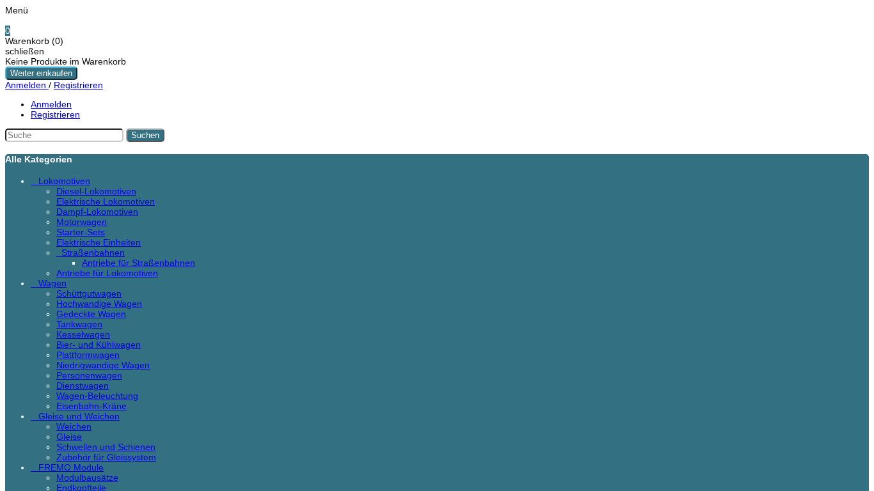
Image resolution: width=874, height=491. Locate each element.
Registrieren (78, 85)
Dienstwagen (82, 385)
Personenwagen (89, 375)
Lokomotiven (64, 181)
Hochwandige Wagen (99, 304)
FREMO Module (71, 467)
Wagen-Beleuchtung (97, 396)
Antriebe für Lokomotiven (107, 273)
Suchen (145, 135)
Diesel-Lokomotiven (96, 191)
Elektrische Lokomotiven (105, 201)
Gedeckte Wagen (91, 314)
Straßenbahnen (93, 252)
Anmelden (27, 85)
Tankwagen (79, 324)
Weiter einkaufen (41, 73)
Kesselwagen (83, 334)
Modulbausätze (87, 477)
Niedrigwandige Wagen (103, 365)
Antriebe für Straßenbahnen (138, 263)
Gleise (69, 437)
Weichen (73, 426)
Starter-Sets (80, 232)
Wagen (52, 283)
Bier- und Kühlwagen (98, 344)
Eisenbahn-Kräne (91, 406)
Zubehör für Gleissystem (106, 457)
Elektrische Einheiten (98, 242)
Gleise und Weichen (79, 416)
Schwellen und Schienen (105, 447)
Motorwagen (81, 222)
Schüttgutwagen (89, 293)
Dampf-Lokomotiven (97, 212)
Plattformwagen (88, 355)
